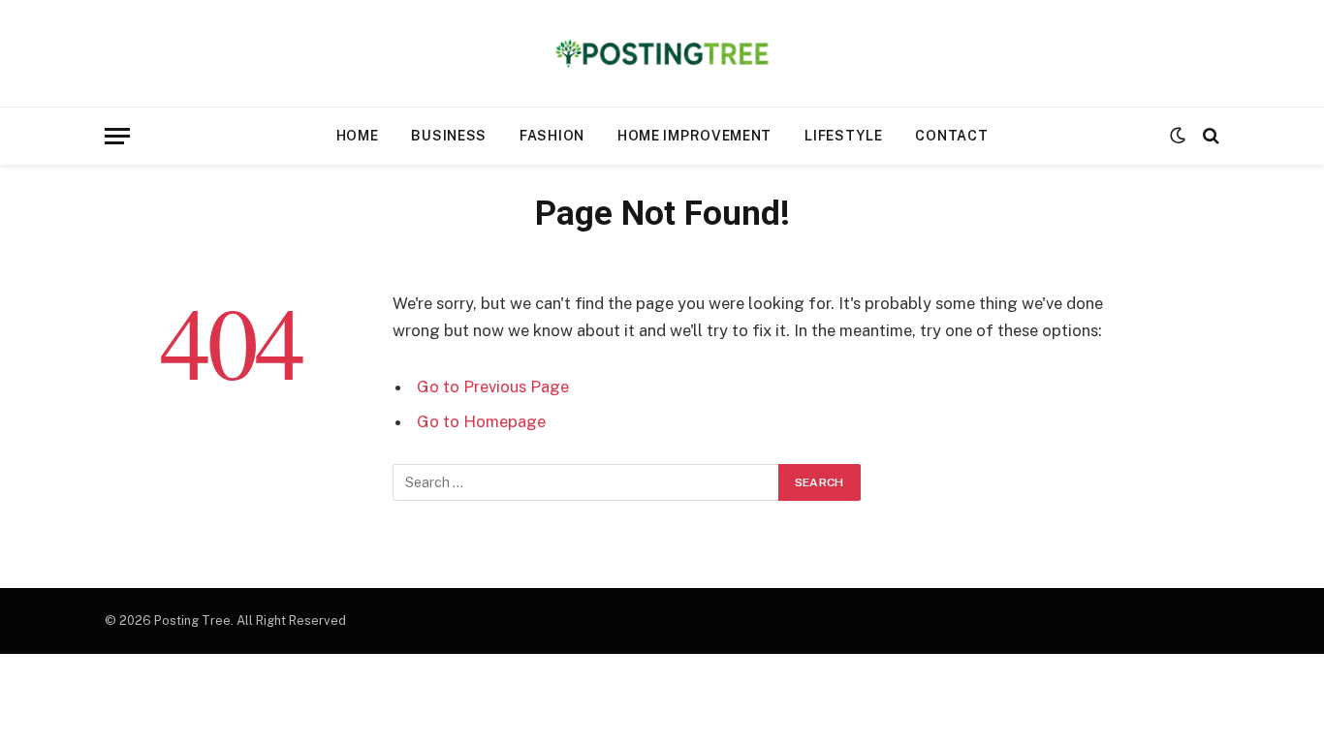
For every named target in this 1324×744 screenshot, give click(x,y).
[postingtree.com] (662, 53)
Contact (951, 135)
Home (357, 135)
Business (449, 135)
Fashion (552, 135)
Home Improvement (694, 135)
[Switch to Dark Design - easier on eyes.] (1177, 135)
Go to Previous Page (493, 386)
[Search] (1209, 136)
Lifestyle (843, 135)
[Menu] (117, 136)
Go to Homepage (481, 421)
